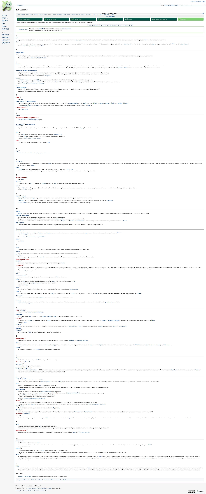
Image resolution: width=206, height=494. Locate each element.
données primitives (73, 103)
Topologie (19, 413)
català (27, 14)
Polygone (18, 318)
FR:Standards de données (70, 479)
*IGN (57, 277)
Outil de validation (22, 302)
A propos (26, 284)
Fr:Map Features (184, 44)
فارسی (93, 14)
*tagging (20, 198)
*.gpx (81, 128)
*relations (120, 103)
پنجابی (97, 14)
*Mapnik (101, 326)
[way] (112, 103)
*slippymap (20, 200)
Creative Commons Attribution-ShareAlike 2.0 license (39, 488)
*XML (23, 134)
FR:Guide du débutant (37, 479)
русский (83, 14)
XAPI (17, 466)
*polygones (55, 345)
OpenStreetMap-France (22, 259)
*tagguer (25, 378)
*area (25, 105)
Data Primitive (20, 101)
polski (65, 14)
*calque (24, 196)
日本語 (113, 14)
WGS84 (18, 448)
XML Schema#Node (29, 235)
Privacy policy (19, 490)
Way (127, 44)
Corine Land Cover (21, 87)
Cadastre (18, 64)
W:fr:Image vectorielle (84, 432)
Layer (17, 196)
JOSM (17, 167)
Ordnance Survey (21, 275)
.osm (17, 291)
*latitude (40, 233)
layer (24, 198)
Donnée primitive (21, 107)
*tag (31, 183)
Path (17, 310)
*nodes (85, 103)
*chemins (107, 103)
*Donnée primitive (31, 101)
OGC (17, 247)
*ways (101, 103)
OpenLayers (19, 255)
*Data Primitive (24, 109)
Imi (68, 169)
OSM (17, 279)
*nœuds (45, 345)
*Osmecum (102, 404)
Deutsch (36, 14)
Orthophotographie (28, 271)
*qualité (70, 418)
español (45, 14)
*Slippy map (56, 408)
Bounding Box (20, 52)
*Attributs (22, 389)
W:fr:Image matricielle (82, 340)
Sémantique (19, 361)
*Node (22, 241)
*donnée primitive (36, 82)
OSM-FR (18, 261)
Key (17, 181)
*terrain (34, 219)
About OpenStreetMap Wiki (29, 490)
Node (17, 231)
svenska (72, 14)
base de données (80, 40)
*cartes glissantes (43, 257)
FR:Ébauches (26, 479)
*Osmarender (77, 411)
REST (145, 40)
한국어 (101, 14)
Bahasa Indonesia (21, 14)
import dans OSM (122, 67)
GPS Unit (18, 126)
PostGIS (18, 324)
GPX (17, 132)
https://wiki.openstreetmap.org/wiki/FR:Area (34, 45)
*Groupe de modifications (30, 70)
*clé (20, 181)
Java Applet (19, 161)
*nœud (48, 320)
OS (17, 273)
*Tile (22, 99)
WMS (17, 454)
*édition (30, 332)
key (53, 393)
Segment (18, 358)
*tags (79, 82)
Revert (18, 347)
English (41, 14)
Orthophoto (19, 265)
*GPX (48, 142)
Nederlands (60, 14)
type (109, 320)
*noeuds (44, 316)
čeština (32, 14)
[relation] (125, 103)
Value (17, 383)
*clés (55, 183)
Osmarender (19, 295)
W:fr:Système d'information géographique (28, 119)
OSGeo (18, 251)
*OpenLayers (110, 200)
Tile (17, 406)
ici (189, 418)
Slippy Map (19, 368)
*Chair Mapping (31, 404)
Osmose (18, 300)
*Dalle (22, 406)
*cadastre (71, 220)
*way (26, 82)
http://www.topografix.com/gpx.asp (32, 138)
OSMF (17, 287)
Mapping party (20, 222)
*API (35, 72)
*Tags (22, 179)
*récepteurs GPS (58, 134)
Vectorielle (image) (21, 430)
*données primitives (46, 381)
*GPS (26, 366)
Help (203, 13)
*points (57, 82)
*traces (68, 128)
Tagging (18, 378)
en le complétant (67, 28)
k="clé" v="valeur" (21, 177)
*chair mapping (80, 220)
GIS (17, 115)
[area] (173, 44)
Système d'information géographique (26, 117)
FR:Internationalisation (56, 479)
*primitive (22, 359)
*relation (104, 320)
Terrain (18, 400)
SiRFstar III (19, 364)
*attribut (35, 312)
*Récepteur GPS (30, 124)
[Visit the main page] (7, 6)
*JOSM (19, 202)
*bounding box (41, 74)
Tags (17, 389)
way (22, 82)
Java (72, 169)
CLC (17, 85)
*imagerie (63, 220)
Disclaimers (38, 490)
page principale (33, 369)
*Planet (139, 293)
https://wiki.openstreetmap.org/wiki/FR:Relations (157, 345)
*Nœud (21, 231)
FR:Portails (46, 479)
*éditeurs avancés (27, 394)
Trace (17, 416)
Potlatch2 (18, 330)
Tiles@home (41, 297)
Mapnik (18, 211)
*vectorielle (71, 340)
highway (38, 80)
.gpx (17, 140)
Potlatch (33, 165)
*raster (74, 432)
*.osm (53, 281)
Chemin (18, 78)
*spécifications (72, 326)
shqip (68, 14)
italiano (55, 14)
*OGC (79, 326)
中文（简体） (107, 14)
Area (17, 42)
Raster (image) (20, 338)
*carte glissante (122, 326)
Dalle (17, 97)
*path (21, 80)
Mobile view (44, 490)
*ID (34, 233)
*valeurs (44, 183)
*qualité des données (110, 302)
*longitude (48, 233)
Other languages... (110, 16)
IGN (17, 151)
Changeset (19, 70)
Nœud (17, 239)
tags (153, 44)
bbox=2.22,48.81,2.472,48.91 (39, 57)
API (17, 38)
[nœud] (95, 103)
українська (88, 14)
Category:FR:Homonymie (24, 476)
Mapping (18, 215)
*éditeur (21, 169)
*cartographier (25, 215)
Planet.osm (19, 314)
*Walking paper (95, 404)
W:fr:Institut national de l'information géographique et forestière (34, 153)
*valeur (40, 393)
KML (17, 186)
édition (49, 163)
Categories (19, 479)
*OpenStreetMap (36, 283)
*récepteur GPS (59, 219)
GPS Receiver (20, 124)
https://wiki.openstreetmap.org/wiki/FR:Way (34, 83)
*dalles (114, 326)
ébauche (41, 28)
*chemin (37, 105)
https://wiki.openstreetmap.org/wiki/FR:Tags (34, 398)
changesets (47, 75)
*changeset (38, 349)
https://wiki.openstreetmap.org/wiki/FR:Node (34, 236)
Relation (18, 342)
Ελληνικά (77, 14)
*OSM (25, 136)
